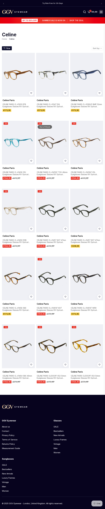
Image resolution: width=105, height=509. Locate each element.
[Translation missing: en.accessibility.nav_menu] (101, 12)
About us (6, 426)
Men (55, 448)
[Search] (84, 12)
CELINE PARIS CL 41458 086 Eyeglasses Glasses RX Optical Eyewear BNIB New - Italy (15, 309)
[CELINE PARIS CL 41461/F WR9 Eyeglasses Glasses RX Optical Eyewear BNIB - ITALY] (86, 278)
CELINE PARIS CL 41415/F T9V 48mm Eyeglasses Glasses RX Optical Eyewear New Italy (52, 173)
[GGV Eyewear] (15, 12)
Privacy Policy (8, 435)
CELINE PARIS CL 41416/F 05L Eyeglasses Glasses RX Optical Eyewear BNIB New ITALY (84, 173)
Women (57, 452)
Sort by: (96, 48)
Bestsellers (59, 431)
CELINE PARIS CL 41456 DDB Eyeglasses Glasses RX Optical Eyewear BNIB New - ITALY (15, 241)
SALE (56, 426)
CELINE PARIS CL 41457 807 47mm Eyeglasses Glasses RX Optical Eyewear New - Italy (51, 241)
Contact (5, 431)
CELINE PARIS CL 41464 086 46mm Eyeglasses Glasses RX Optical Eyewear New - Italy (17, 377)
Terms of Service (9, 439)
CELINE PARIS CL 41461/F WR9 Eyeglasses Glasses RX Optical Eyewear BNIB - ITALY (84, 309)
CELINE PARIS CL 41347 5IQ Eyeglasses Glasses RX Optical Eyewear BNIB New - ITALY (50, 105)
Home (4, 39)
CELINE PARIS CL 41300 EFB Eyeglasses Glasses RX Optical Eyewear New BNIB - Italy (15, 105)
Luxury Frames (60, 439)
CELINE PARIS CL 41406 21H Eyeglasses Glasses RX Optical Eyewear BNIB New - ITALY (15, 173)
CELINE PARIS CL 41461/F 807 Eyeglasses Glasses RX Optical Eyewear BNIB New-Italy (50, 309)
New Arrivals (59, 435)
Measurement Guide (11, 448)
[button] (3, 3)
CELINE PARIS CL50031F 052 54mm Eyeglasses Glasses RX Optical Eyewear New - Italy (51, 377)
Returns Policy (8, 444)
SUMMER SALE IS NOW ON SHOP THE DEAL (52, 20)
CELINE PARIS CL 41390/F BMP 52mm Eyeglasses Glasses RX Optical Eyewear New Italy (86, 105)
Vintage (57, 444)
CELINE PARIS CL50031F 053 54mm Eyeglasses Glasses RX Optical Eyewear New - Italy (85, 377)
